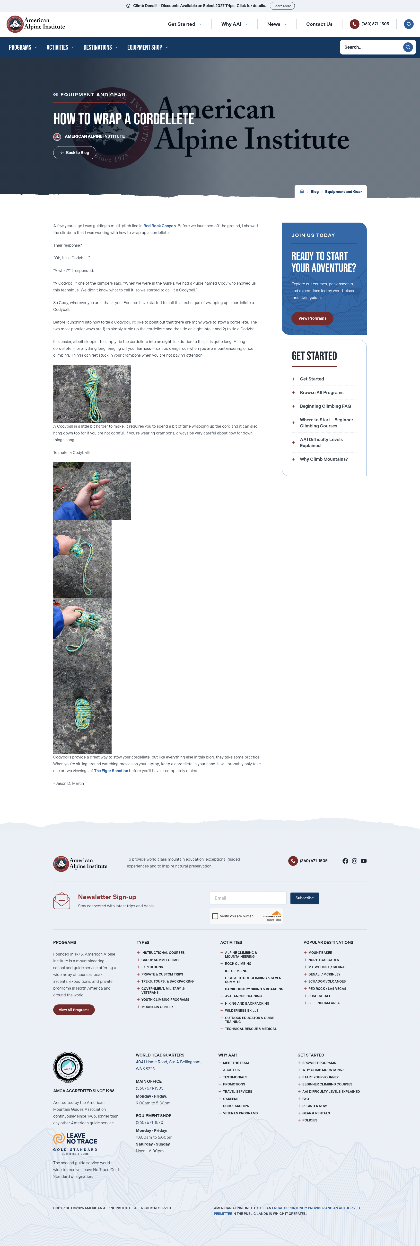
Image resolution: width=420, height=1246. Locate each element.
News (273, 24)
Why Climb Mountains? (323, 1070)
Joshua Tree (319, 996)
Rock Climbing (238, 964)
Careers (230, 1099)
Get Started (181, 24)
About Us (231, 1070)
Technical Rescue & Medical (251, 1029)
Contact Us (319, 24)
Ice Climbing (236, 971)
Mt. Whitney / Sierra (326, 967)
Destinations (98, 47)
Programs (20, 47)
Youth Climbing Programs (165, 1000)
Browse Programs (319, 1063)
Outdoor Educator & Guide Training (249, 1020)
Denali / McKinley (324, 974)
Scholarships (236, 1106)
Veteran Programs (240, 1113)
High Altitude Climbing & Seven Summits (253, 980)
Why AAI (231, 24)
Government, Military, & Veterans (163, 990)
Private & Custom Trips (162, 974)
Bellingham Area (324, 1003)
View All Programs (74, 1010)
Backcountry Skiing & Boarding (254, 989)
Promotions (234, 1084)
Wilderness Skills (242, 1010)
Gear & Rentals (316, 1113)
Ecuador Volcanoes (327, 981)
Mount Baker (320, 953)
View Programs (312, 318)
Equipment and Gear (343, 192)
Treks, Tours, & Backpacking (167, 981)
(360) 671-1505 (375, 24)
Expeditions (152, 967)
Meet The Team (236, 1063)
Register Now (314, 1106)
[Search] (408, 47)
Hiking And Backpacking (247, 1003)
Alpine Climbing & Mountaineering (241, 954)
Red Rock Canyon (159, 226)
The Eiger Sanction (111, 770)
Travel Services (237, 1091)
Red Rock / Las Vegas (327, 989)
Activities (57, 47)
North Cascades (323, 960)
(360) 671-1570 (149, 1122)
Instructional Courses (163, 953)
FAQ (305, 1099)
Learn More (282, 6)
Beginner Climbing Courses (327, 1084)
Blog (315, 192)
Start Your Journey (320, 1077)
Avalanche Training (243, 996)
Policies (309, 1120)
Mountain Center (157, 1007)
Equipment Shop (144, 47)
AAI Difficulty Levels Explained (331, 1091)
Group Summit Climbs (161, 960)
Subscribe (305, 898)
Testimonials (235, 1077)
